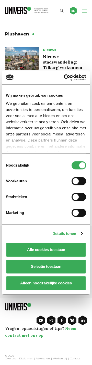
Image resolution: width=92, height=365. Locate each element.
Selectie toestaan (46, 266)
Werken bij (60, 358)
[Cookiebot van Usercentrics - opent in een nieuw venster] (65, 77)
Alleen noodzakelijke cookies (46, 283)
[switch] (79, 181)
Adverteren (43, 358)
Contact (75, 358)
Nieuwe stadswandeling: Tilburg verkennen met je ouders (62, 64)
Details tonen (64, 233)
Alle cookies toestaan (46, 249)
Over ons (10, 358)
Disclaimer (26, 358)
